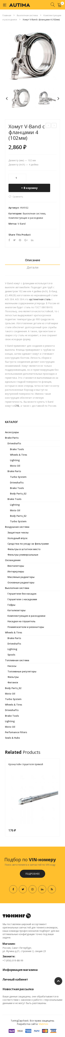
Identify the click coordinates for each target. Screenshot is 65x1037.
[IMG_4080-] (32, 56)
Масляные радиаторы (21, 577)
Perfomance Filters (16, 732)
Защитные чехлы (18, 532)
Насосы (12, 666)
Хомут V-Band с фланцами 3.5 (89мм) (54, 126)
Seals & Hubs (12, 737)
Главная (6, 15)
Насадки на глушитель (21, 621)
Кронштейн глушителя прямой (25, 764)
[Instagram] (32, 889)
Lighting (15, 460)
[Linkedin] (42, 889)
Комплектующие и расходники (25, 217)
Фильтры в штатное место (24, 549)
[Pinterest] (20, 240)
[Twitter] (14, 240)
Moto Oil (15, 465)
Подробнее (32, 873)
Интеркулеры (16, 571)
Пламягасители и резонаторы (26, 627)
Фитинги (13, 682)
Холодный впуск (18, 538)
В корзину (31, 188)
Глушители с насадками (22, 599)
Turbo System (18, 476)
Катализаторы (17, 610)
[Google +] (26, 240)
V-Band (22, 223)
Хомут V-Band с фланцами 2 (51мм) (48, 126)
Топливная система (17, 660)
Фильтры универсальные (23, 554)
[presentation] (5, 797)
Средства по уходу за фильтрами (28, 543)
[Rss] (52, 889)
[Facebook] (9, 240)
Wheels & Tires (18, 454)
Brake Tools (17, 449)
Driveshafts (14, 443)
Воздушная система (17, 526)
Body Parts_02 (18, 493)
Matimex (43, 1024)
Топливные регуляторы (22, 671)
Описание (32, 260)
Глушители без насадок (22, 593)
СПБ (16, 405)
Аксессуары (12, 432)
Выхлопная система (27, 15)
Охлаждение (12, 560)
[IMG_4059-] (44, 98)
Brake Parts (11, 437)
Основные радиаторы (21, 582)
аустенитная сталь (40, 299)
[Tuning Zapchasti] (19, 4)
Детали (32, 267)
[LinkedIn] (32, 240)
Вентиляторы (16, 565)
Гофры (11, 604)
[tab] (32, 261)
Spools (11, 654)
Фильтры (13, 677)
